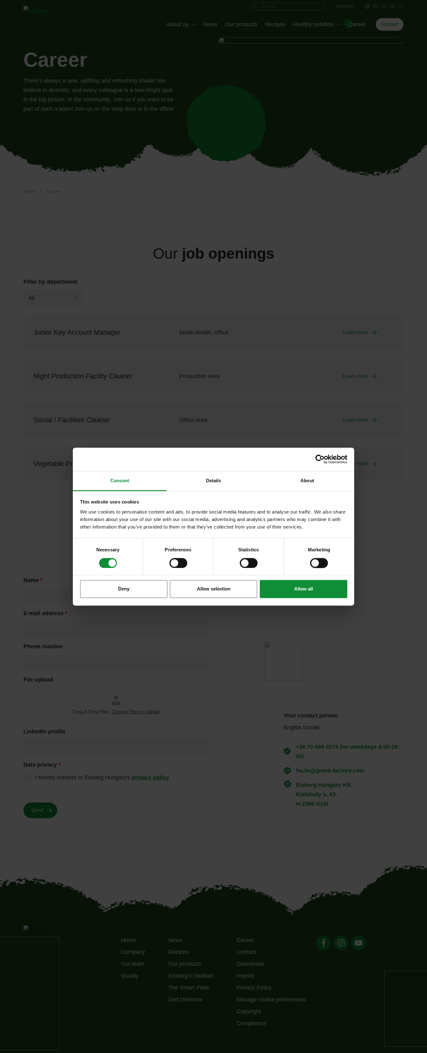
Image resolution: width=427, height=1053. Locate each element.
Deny (123, 589)
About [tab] (307, 480)
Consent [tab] (119, 480)
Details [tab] (213, 480)
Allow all (303, 589)
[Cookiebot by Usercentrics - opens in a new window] (320, 459)
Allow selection (213, 589)
